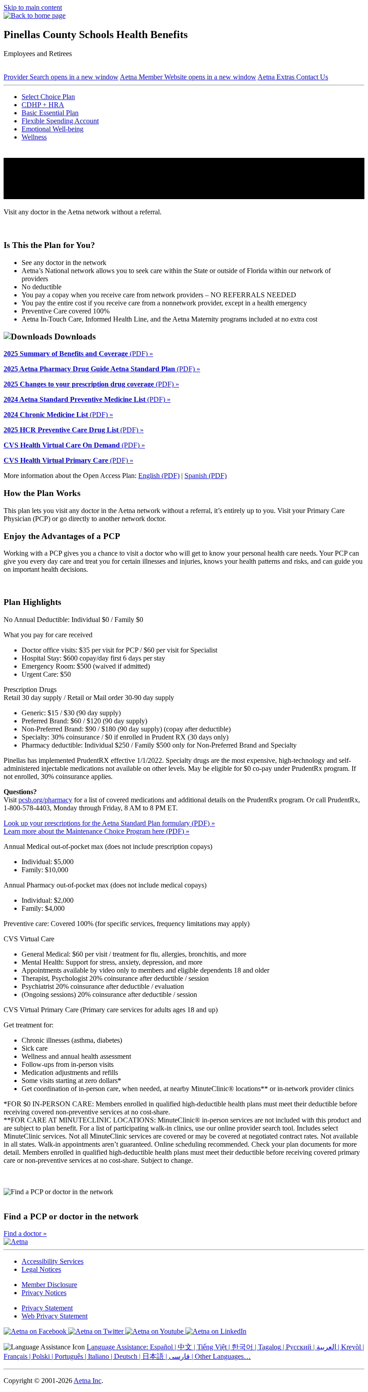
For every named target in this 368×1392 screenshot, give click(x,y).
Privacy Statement (47, 1308)
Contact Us (312, 77)
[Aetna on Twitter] (96, 1331)
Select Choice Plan (48, 96)
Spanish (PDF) (205, 475)
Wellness (34, 137)
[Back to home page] (35, 15)
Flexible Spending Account (60, 121)
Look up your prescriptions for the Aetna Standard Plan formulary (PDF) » (109, 823)
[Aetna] (16, 1241)
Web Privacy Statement (55, 1316)
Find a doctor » (25, 1233)
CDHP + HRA (43, 105)
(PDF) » (78, 353)
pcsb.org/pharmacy (45, 800)
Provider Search (61, 77)
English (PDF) (159, 475)
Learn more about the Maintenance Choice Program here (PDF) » (96, 831)
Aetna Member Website (188, 77)
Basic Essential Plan (50, 113)
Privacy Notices (44, 1292)
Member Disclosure (49, 1284)
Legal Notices (41, 1269)
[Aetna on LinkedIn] (215, 1331)
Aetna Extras (277, 77)
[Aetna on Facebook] (36, 1331)
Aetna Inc (87, 1380)
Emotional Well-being (52, 129)
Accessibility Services (52, 1261)
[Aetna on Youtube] (155, 1331)
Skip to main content (33, 7)
